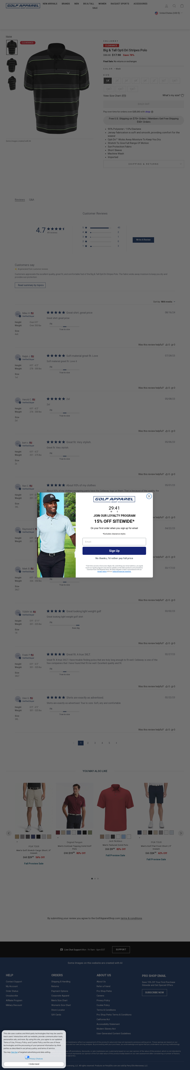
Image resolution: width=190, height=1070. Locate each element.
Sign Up (114, 551)
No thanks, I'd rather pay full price (114, 558)
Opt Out (14, 1052)
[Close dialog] (149, 496)
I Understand (34, 1064)
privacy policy (102, 571)
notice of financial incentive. (122, 571)
